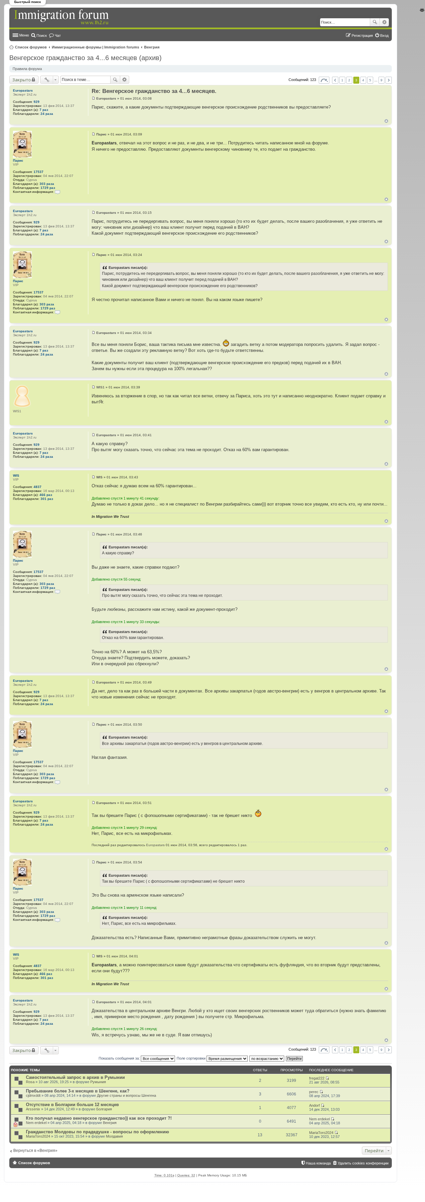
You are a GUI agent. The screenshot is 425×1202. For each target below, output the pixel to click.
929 (37, 102)
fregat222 (316, 1078)
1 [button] (342, 80)
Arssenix (33, 1109)
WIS (16, 475)
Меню (24, 35)
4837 (38, 487)
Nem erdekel (36, 1123)
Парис (18, 160)
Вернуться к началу (386, 121)
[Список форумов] (62, 17)
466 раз (46, 495)
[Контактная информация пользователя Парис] (57, 192)
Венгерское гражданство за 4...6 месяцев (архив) (85, 57)
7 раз (44, 110)
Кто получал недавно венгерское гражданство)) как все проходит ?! (99, 1118)
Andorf (314, 1105)
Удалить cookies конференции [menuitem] (363, 1163)
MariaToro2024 (38, 1136)
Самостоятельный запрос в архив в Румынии (75, 1077)
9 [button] (381, 80)
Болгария (104, 1109)
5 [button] (370, 80)
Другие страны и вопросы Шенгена (126, 1095)
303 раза (47, 184)
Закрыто (21, 80)
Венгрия (151, 47)
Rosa (30, 1082)
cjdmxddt (33, 1095)
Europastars (23, 90)
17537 (38, 172)
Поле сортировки (192, 1058)
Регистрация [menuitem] (362, 36)
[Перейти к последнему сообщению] (327, 1078)
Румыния (98, 1082)
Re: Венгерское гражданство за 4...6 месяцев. (154, 91)
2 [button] (349, 80)
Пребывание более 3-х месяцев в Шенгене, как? (77, 1090)
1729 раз (48, 188)
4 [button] (363, 80)
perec (313, 1092)
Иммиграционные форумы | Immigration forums (95, 47)
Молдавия (114, 1136)
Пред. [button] (335, 80)
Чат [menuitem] (58, 36)
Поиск (375, 22)
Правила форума (27, 69)
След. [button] (388, 80)
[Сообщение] (93, 98)
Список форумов (31, 47)
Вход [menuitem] (384, 36)
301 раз (47, 499)
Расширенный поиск (384, 22)
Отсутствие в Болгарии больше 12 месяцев (72, 1104)
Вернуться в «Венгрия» (35, 1150)
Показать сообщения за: (120, 1058)
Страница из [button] (324, 80)
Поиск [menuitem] (42, 36)
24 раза (47, 114)
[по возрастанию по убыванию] (267, 1058)
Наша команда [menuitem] (318, 1163)
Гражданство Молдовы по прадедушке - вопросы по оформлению (97, 1131)
